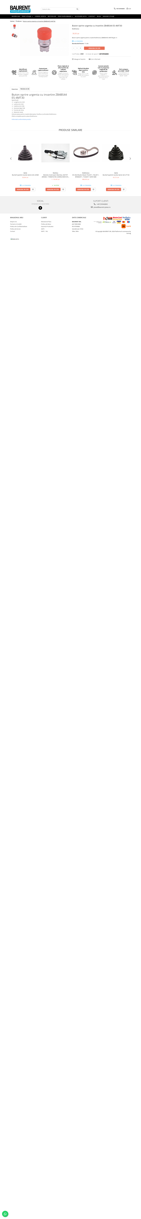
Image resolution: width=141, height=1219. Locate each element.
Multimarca (75, 29)
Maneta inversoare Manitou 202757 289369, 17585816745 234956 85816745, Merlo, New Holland (55, 176)
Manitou (55, 173)
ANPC (43, 229)
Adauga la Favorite (79, 59)
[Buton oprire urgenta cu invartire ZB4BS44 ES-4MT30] (44, 40)
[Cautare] (77, 9)
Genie (25, 173)
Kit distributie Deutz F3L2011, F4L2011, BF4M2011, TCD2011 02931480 (85, 176)
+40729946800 (102, 204)
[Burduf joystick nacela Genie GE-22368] (25, 153)
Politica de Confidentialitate (18, 226)
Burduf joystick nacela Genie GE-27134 (116, 175)
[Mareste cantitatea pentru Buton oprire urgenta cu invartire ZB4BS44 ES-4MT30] (80, 48)
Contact (12, 231)
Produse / (19, 21)
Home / (12, 21)
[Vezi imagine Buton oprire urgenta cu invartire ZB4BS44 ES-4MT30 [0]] (14, 27)
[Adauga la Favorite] (33, 189)
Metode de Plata (46, 222)
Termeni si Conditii (15, 224)
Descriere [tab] (15, 89)
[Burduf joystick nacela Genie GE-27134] (116, 153)
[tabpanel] (44, 40)
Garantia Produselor (47, 226)
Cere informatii (95, 59)
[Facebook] (40, 208)
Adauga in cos (94, 48)
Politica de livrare (15, 229)
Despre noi (13, 222)
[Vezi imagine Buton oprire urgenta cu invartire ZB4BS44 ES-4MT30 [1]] (14, 35)
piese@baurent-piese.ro (101, 207)
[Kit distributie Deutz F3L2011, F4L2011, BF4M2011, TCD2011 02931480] (86, 153)
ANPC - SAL (44, 231)
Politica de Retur (46, 224)
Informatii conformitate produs (21, 119)
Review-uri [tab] (25, 89)
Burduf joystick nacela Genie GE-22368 (25, 175)
